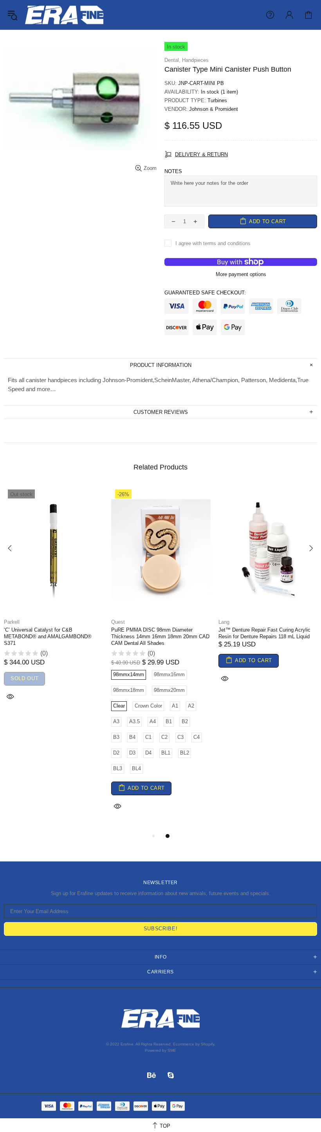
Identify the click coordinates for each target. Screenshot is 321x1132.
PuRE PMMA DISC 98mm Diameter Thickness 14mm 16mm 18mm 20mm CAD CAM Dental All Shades (160, 636)
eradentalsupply (64, 15)
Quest (118, 622)
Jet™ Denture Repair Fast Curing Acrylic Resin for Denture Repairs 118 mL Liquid (264, 633)
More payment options (241, 274)
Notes (173, 171)
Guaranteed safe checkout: (205, 293)
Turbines (217, 100)
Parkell (12, 622)
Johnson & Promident (213, 109)
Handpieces (195, 60)
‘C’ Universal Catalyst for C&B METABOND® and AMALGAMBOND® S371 (48, 636)
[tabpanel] (53, 604)
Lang (223, 622)
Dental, (172, 60)
